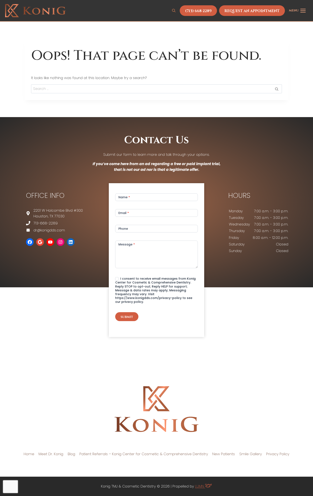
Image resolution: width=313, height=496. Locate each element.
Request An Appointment (252, 11)
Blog (71, 453)
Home (29, 453)
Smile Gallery (250, 453)
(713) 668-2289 (198, 11)
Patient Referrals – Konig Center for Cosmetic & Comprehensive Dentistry (143, 453)
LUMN (200, 486)
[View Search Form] (174, 10)
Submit (127, 317)
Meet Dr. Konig (51, 453)
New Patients (223, 453)
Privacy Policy (277, 453)
